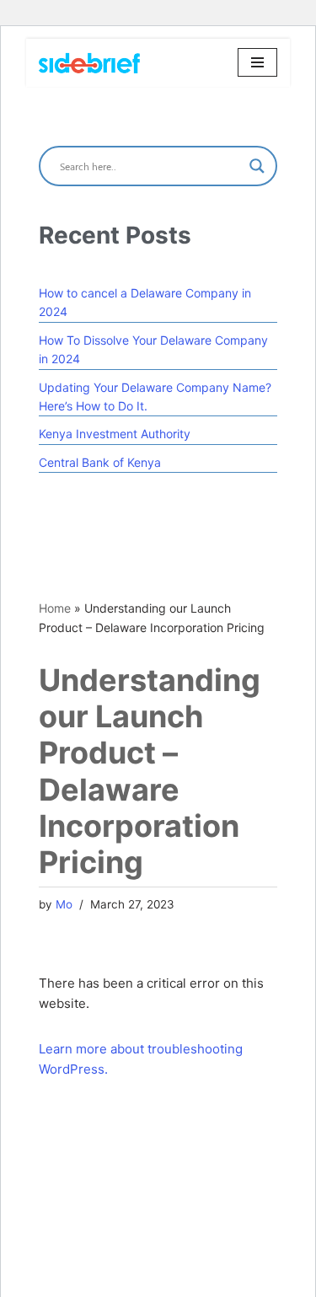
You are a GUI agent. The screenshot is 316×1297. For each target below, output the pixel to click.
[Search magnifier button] (257, 166)
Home (55, 608)
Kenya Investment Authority (114, 433)
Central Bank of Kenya (100, 462)
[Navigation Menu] (257, 62)
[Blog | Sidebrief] (89, 63)
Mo (64, 904)
